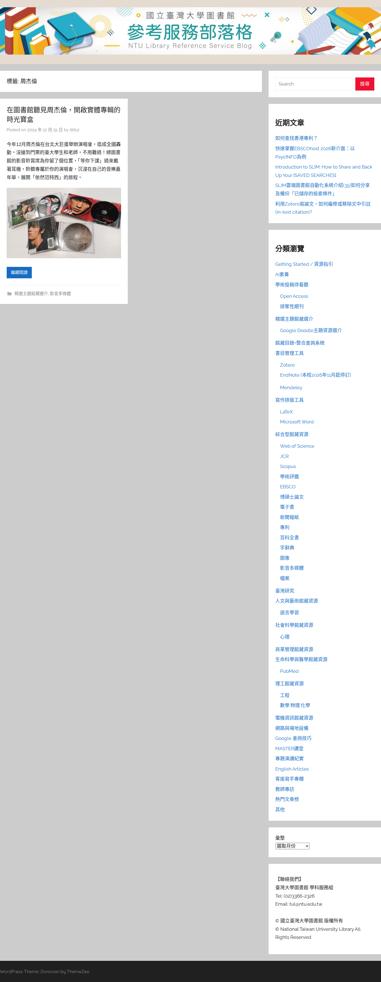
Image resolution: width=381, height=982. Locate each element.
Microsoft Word (297, 422)
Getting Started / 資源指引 (304, 264)
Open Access (294, 296)
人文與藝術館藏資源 (296, 601)
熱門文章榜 (287, 799)
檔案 (285, 578)
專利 (285, 527)
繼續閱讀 (19, 272)
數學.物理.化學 (295, 705)
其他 (280, 809)
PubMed (289, 671)
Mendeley (291, 387)
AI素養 (282, 274)
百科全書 (289, 537)
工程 (285, 695)
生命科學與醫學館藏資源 (301, 659)
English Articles (292, 769)
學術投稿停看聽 (291, 284)
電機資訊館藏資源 (294, 718)
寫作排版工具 (289, 400)
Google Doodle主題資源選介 (311, 330)
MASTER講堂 (289, 748)
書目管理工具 (289, 353)
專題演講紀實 (289, 758)
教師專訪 (284, 789)
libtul (74, 129)
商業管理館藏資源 (294, 649)
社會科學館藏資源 (294, 625)
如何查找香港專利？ (296, 138)
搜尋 (365, 84)
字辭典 (287, 547)
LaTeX (286, 412)
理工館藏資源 (289, 683)
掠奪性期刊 (292, 306)
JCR (284, 456)
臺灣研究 (284, 591)
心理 (285, 637)
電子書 (287, 507)
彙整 (280, 838)
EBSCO (288, 486)
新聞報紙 (289, 517)
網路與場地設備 (291, 728)
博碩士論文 (292, 497)
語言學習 (289, 612)
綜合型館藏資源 (291, 434)
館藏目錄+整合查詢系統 (300, 343)
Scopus (288, 466)
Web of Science (297, 446)
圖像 (285, 558)
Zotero (287, 365)
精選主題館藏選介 (31, 293)
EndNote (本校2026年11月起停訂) (315, 375)
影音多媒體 (60, 293)
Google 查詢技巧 (293, 738)
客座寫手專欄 (289, 779)
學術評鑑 (289, 476)
